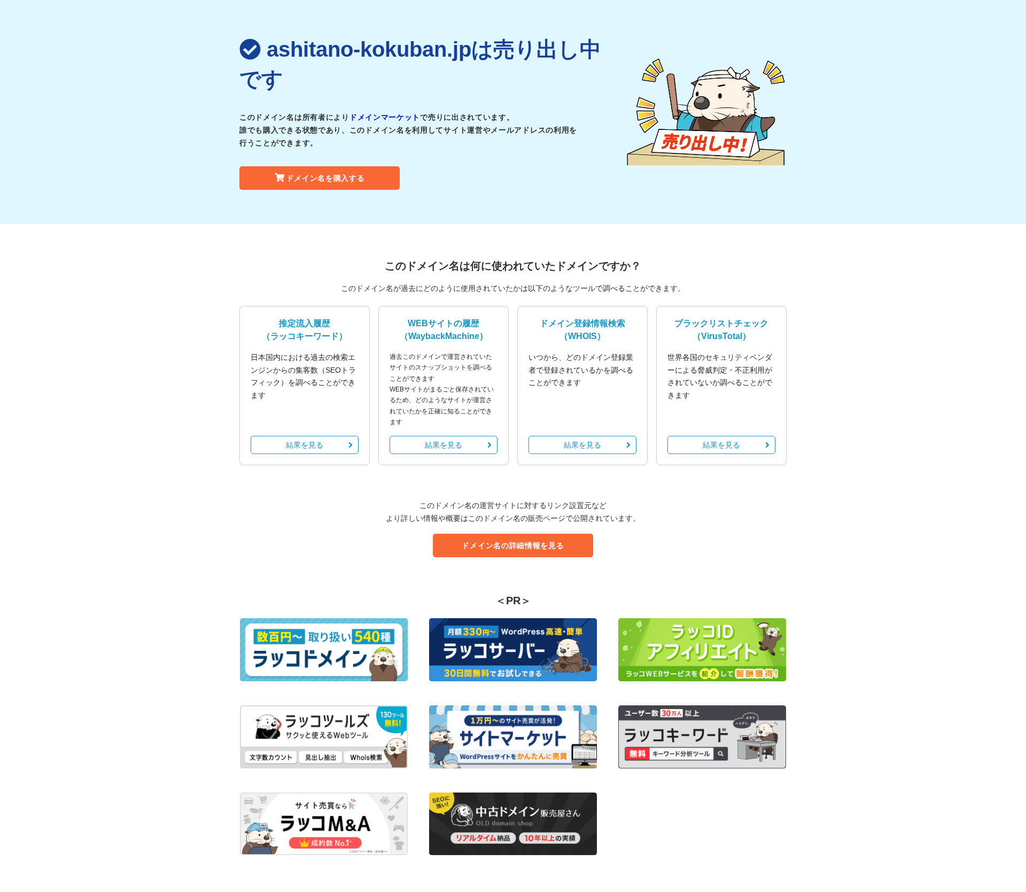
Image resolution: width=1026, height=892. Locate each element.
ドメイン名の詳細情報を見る (513, 545)
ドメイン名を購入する (325, 178)
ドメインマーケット (384, 117)
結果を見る (304, 445)
